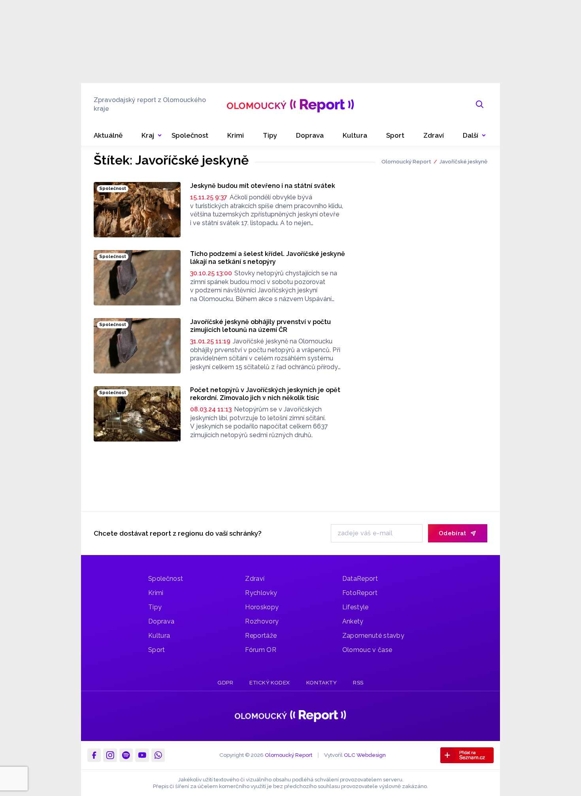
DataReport (360, 578)
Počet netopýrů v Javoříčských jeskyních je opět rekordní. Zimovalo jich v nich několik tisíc (265, 394)
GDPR (225, 682)
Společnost (165, 578)
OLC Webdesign (365, 755)
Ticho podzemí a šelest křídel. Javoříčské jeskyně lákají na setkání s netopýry (267, 257)
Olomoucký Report (406, 161)
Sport (156, 650)
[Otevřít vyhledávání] (479, 104)
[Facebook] (94, 755)
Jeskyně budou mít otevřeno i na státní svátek (262, 186)
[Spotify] (126, 755)
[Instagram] (110, 755)
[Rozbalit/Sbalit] (159, 135)
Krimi (156, 593)
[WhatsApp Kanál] (158, 755)
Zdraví (254, 578)
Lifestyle (355, 607)
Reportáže (261, 635)
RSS (358, 682)
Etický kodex (269, 682)
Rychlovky (261, 593)
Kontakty (321, 682)
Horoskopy (262, 607)
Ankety (353, 621)
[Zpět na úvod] (290, 104)
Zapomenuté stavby (373, 635)
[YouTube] (142, 755)
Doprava (161, 621)
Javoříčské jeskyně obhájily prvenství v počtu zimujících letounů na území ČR (260, 326)
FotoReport (359, 593)
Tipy (155, 607)
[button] (474, 135)
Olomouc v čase (367, 650)
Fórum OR (260, 650)
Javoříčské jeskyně (463, 161)
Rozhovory (262, 621)
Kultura (159, 635)
